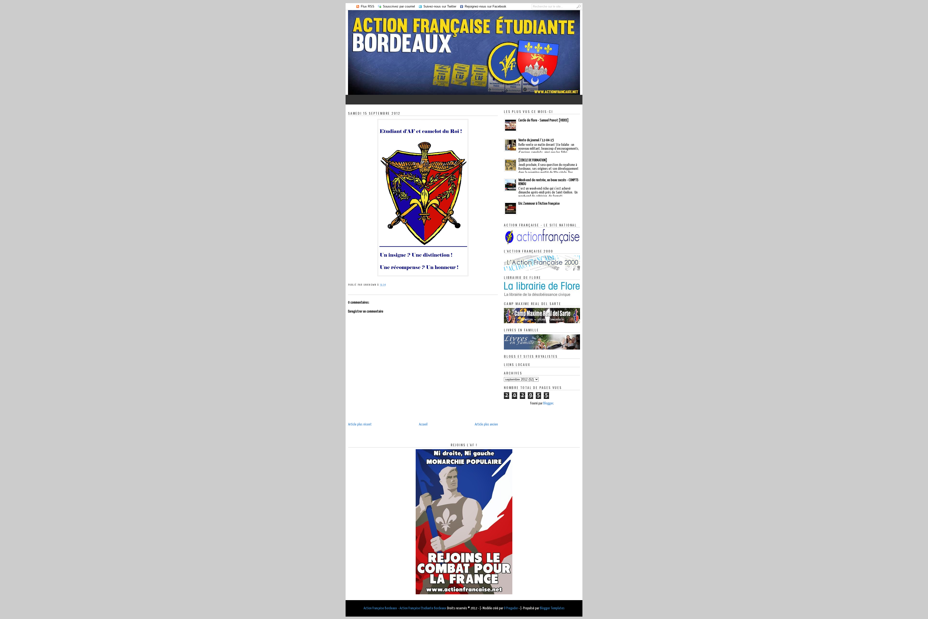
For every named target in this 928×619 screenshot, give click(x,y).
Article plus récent (360, 424)
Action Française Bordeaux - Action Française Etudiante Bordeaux (404, 608)
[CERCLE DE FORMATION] (532, 160)
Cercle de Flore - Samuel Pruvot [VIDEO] (543, 120)
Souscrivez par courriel (399, 6)
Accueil (423, 424)
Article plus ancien (486, 424)
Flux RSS (367, 6)
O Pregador (511, 608)
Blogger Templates (552, 608)
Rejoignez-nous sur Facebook (485, 6)
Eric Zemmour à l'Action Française (539, 203)
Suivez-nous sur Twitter (439, 6)
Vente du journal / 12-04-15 (536, 140)
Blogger (548, 403)
